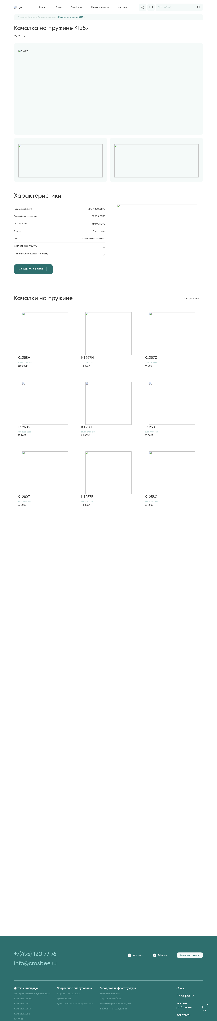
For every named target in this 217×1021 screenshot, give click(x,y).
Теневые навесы (110, 993)
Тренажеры (64, 998)
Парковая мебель (110, 998)
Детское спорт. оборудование (75, 1003)
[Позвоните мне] (142, 7)
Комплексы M (22, 1008)
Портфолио (77, 7)
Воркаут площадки (68, 993)
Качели (18, 1018)
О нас (59, 7)
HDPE (102, 224)
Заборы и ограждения (113, 1008)
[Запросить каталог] (151, 7)
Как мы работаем (100, 7)
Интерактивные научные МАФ (32, 993)
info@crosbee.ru (35, 964)
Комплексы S (22, 1013)
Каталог (43, 7)
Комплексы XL (23, 998)
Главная (22, 17)
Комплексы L (22, 1003)
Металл (94, 224)
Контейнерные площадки (115, 1003)
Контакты (123, 7)
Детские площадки (47, 17)
